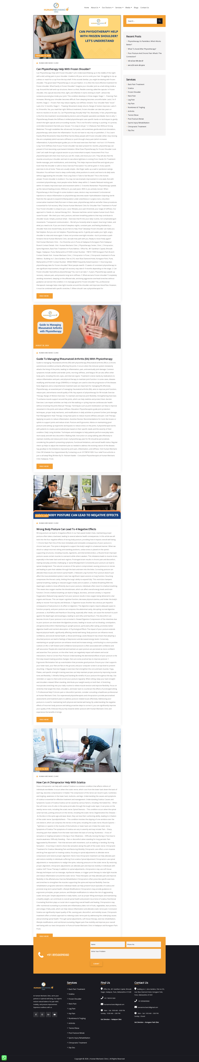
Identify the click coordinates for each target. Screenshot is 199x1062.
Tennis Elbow (133, 115)
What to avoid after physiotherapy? (142, 49)
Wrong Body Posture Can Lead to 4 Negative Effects (66, 529)
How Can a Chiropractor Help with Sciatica (60, 782)
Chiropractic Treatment (137, 126)
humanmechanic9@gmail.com (113, 1004)
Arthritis (131, 111)
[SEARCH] (160, 21)
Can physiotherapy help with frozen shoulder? (63, 69)
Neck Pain (132, 96)
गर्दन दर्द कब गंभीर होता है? (135, 61)
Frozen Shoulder (134, 92)
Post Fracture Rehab (136, 119)
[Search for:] (144, 21)
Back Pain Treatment (136, 84)
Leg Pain (131, 100)
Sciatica (131, 88)
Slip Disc (131, 130)
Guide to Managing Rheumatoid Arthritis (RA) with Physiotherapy (74, 358)
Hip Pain (131, 103)
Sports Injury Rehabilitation (138, 123)
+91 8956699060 (143, 1001)
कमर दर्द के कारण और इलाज (136, 65)
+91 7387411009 (109, 998)
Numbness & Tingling (136, 107)
